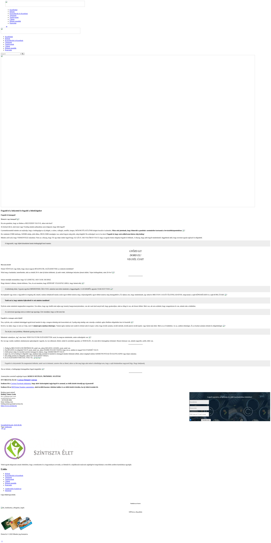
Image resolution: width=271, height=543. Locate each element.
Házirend (8, 491)
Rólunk (7, 474)
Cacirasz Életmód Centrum (27, 380)
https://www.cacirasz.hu (9, 406)
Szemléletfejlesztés (7, 425)
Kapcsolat (8, 485)
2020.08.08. (18, 425)
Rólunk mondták (10, 483)
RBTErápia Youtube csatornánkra (22, 387)
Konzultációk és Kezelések (14, 475)
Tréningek (8, 477)
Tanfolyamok (9, 479)
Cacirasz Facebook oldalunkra (21, 383)
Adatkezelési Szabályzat (13, 489)
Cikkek (7, 481)
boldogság (8, 427)
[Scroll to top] (2, 541)
